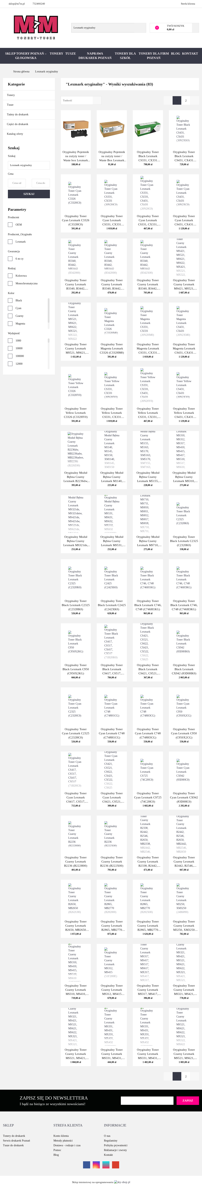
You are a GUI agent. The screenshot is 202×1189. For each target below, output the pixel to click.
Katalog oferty (15, 133)
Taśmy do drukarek (18, 114)
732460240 (39, 3)
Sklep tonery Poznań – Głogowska (25, 56)
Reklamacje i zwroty (115, 1150)
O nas (107, 1135)
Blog (175, 53)
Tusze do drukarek (13, 1145)
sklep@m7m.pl (17, 3)
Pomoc (57, 1150)
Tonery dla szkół (125, 56)
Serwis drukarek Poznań (16, 1140)
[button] (8, 1125)
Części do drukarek (17, 124)
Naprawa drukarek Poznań (95, 56)
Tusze (70, 53)
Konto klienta (61, 1135)
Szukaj (28, 194)
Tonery (56, 53)
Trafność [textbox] (67, 100)
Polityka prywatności (115, 1145)
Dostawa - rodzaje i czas (66, 1145)
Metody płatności (63, 1140)
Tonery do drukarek (14, 1135)
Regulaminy (110, 1140)
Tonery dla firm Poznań (154, 56)
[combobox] (81, 100)
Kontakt (190, 53)
